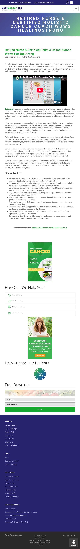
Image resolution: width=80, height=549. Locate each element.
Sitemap (40, 545)
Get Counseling (17, 301)
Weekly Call (9, 432)
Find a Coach (10, 509)
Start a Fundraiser (12, 480)
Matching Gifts (10, 493)
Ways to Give (10, 483)
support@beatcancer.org (46, 2)
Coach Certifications (18, 307)
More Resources (17, 313)
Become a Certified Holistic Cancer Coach (21, 512)
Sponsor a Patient (12, 477)
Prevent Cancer (17, 295)
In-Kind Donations (12, 496)
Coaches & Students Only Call (16, 522)
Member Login (10, 519)
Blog (6, 458)
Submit (40, 409)
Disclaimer (46, 540)
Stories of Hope (11, 429)
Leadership (9, 442)
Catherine (9, 109)
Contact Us (9, 435)
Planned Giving (10, 490)
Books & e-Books (11, 461)
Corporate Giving (11, 486)
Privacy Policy (34, 543)
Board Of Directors (12, 445)
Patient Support (11, 425)
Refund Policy (44, 543)
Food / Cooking (11, 464)
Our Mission (9, 439)
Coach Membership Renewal (16, 515)
